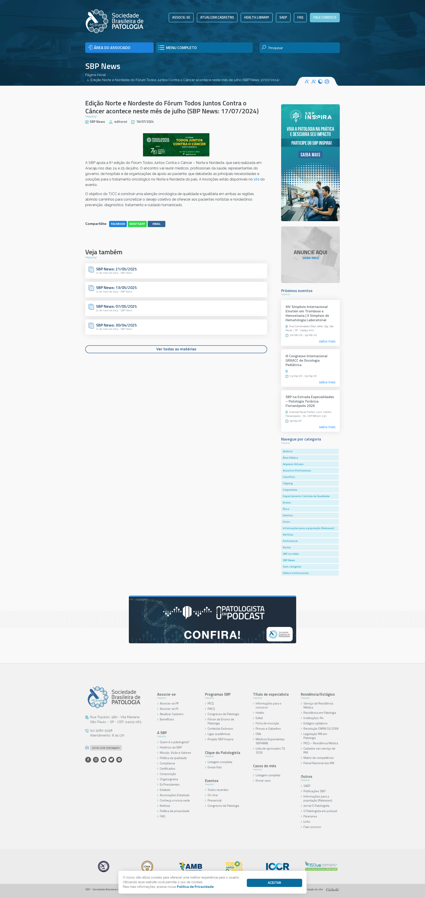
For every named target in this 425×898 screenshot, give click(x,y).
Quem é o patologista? (174, 742)
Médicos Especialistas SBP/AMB (270, 741)
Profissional (290, 541)
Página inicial (95, 75)
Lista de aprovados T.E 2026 (270, 750)
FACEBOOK (118, 224)
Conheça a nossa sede (175, 800)
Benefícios (167, 719)
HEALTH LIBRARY (256, 17)
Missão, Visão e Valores (175, 752)
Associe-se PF (169, 703)
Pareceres (310, 816)
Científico (289, 477)
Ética (286, 509)
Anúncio (288, 451)
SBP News (102, 66)
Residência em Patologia (319, 712)
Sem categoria (292, 566)
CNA (258, 733)
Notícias (288, 534)
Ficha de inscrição (267, 723)
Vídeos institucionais (296, 573)
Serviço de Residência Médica (318, 705)
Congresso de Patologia (223, 714)
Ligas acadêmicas (219, 733)
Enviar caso (263, 780)
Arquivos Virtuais (293, 464)
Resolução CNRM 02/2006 (321, 728)
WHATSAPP (137, 224)
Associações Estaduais (175, 795)
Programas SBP (218, 694)
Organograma (169, 779)
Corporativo (290, 490)
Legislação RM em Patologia (315, 735)
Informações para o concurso (268, 705)
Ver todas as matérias (176, 349)
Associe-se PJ (169, 708)
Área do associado (112, 48)
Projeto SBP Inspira (220, 739)
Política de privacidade (174, 811)
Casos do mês (264, 766)
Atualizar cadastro (217, 17)
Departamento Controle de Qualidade (306, 496)
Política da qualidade (173, 758)
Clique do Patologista (222, 753)
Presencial (215, 800)
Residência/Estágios (318, 694)
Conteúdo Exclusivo (220, 728)
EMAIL (157, 224)
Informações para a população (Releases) (308, 528)
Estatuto (165, 789)
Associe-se (181, 17)
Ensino (287, 502)
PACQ (211, 708)
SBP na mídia (291, 554)
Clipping (288, 483)
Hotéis (260, 712)
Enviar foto (215, 767)
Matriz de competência (318, 757)
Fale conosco (324, 17)
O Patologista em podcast (320, 811)
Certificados (167, 768)
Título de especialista (271, 694)
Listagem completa (220, 761)
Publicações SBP (314, 791)
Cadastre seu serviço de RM (319, 750)
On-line (213, 795)
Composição (168, 773)
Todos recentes (218, 789)
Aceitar (274, 883)
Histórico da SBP (171, 747)
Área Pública (290, 458)
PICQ (211, 703)
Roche (287, 547)
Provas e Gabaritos (268, 728)
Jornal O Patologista (316, 805)
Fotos (286, 522)
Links (306, 821)
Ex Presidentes (170, 784)
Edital (259, 718)
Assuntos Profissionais (297, 470)
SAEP (283, 17)
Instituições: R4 (313, 718)
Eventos (288, 515)
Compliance (167, 763)
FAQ (300, 17)
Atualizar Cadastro (172, 714)
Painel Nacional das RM (318, 763)
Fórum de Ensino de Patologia (221, 721)
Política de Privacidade (195, 887)
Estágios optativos (315, 723)
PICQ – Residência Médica (320, 743)
